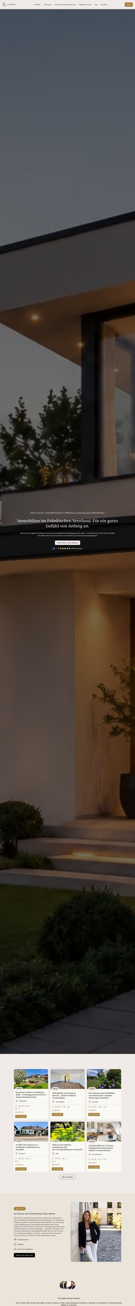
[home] (9, 4)
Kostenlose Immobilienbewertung (65, 4)
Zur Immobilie (21, 1116)
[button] (47, 4)
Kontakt (128, 4)
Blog (96, 4)
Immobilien (36, 4)
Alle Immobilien (67, 1177)
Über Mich (104, 4)
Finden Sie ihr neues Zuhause (67, 543)
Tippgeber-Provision (85, 4)
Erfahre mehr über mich (24, 1255)
